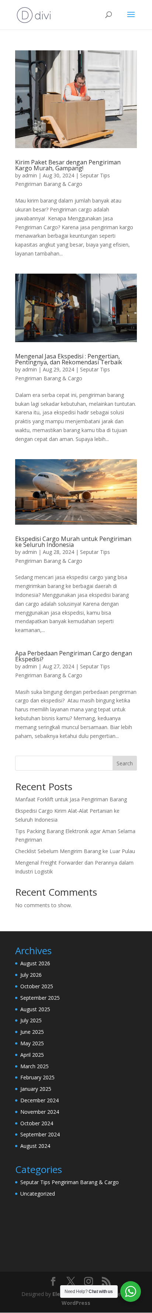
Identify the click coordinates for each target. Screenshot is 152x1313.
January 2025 (35, 1088)
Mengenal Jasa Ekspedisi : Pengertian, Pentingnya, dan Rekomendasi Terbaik (68, 359)
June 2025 (32, 1031)
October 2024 (36, 1123)
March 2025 (34, 1066)
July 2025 (31, 1020)
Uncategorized (37, 1193)
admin (29, 175)
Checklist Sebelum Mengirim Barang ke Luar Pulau (75, 851)
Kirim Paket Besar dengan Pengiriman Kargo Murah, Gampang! (68, 165)
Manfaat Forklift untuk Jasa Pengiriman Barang (71, 799)
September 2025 (40, 997)
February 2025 (37, 1077)
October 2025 (36, 986)
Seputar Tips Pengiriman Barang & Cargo (69, 1182)
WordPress (76, 1302)
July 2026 (31, 974)
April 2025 (32, 1054)
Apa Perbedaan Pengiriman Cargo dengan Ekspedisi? (73, 656)
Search (125, 763)
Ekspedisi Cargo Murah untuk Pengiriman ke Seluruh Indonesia (73, 542)
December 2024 (39, 1100)
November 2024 (39, 1111)
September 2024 (40, 1134)
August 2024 (35, 1145)
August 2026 (35, 963)
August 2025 (35, 1009)
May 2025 (32, 1043)
